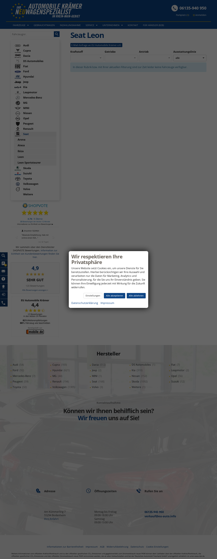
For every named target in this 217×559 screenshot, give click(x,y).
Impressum (107, 303)
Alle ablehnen (136, 295)
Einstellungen (93, 295)
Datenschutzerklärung (84, 303)
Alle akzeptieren (114, 295)
